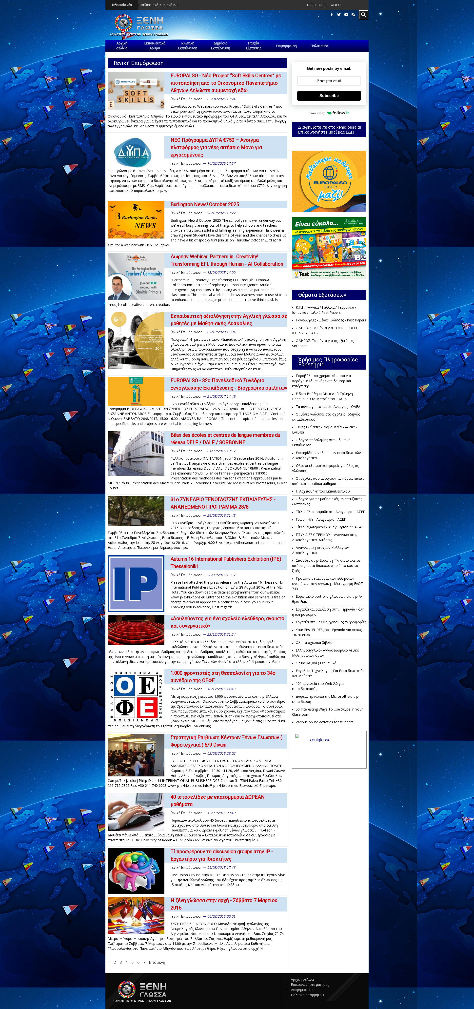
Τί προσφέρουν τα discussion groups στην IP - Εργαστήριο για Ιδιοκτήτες (222, 855)
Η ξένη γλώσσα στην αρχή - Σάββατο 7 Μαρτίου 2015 (224, 904)
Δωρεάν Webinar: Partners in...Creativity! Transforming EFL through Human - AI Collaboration (227, 260)
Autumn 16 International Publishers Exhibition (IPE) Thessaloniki (226, 562)
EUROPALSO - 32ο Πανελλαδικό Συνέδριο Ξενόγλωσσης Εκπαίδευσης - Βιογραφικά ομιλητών (229, 384)
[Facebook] (332, 14)
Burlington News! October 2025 (205, 204)
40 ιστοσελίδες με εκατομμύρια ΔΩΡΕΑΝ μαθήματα (218, 800)
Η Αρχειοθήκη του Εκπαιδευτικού (323, 491)
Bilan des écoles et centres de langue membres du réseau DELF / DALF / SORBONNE (225, 438)
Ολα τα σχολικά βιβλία (314, 642)
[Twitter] (339, 14)
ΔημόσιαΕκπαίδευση (220, 45)
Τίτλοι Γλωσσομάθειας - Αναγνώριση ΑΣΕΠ (330, 511)
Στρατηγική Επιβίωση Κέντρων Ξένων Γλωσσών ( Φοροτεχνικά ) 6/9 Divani (226, 741)
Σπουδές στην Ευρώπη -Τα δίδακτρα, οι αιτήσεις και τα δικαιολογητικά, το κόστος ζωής (326, 565)
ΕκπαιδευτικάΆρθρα (154, 45)
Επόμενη (157, 962)
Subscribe (329, 96)
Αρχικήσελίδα (121, 45)
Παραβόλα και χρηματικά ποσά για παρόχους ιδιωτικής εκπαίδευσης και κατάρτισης (321, 380)
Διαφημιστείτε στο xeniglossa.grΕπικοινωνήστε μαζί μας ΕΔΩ (329, 130)
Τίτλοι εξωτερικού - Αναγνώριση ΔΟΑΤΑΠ (330, 527)
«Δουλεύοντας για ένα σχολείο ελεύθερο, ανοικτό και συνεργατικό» (227, 622)
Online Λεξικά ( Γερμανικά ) (317, 663)
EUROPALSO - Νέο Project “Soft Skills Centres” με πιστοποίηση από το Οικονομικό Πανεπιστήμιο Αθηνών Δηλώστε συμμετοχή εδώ (226, 83)
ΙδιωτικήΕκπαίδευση (187, 45)
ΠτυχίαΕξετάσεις (253, 45)
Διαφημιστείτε (302, 989)
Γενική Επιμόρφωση (186, 99)
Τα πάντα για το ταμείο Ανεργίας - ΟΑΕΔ (328, 406)
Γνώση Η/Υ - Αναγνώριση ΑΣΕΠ (321, 519)
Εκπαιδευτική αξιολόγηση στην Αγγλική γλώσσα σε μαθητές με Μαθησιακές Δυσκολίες (229, 319)
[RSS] (353, 14)
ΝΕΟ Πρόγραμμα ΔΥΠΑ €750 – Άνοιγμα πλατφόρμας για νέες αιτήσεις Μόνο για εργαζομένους (216, 147)
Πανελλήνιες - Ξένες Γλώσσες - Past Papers (331, 320)
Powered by (317, 113)
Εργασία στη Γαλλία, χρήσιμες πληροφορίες (331, 622)
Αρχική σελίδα (302, 979)
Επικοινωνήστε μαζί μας (310, 984)
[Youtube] (346, 14)
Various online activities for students (325, 722)
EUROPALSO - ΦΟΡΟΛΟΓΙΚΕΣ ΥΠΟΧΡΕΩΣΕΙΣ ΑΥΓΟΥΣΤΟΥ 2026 (282, 4)
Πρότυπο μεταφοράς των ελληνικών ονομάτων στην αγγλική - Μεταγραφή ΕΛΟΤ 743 (327, 583)
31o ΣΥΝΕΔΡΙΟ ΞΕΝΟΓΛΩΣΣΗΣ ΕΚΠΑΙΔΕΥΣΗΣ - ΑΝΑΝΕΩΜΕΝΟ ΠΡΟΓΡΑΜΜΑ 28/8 (223, 503)
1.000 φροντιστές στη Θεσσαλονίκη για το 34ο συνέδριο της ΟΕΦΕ (223, 676)
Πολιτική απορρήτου (307, 994)
